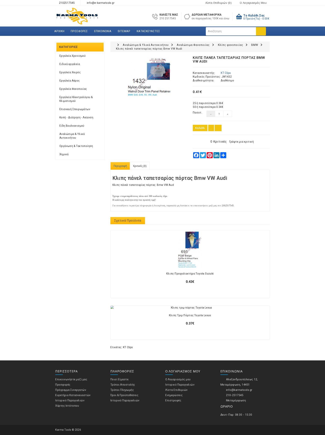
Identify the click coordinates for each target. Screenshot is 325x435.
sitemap (124, 31)
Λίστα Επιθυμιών (176, 389)
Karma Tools (63, 429)
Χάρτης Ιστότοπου (67, 405)
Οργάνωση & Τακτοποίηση (76, 146)
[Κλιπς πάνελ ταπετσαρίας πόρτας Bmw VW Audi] (148, 77)
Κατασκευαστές (148, 31)
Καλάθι (200, 128)
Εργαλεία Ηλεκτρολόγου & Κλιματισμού (76, 99)
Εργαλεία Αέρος (69, 80)
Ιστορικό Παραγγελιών (69, 400)
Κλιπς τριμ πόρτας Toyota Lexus (190, 315)
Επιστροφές (173, 400)
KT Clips (226, 72)
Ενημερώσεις (174, 395)
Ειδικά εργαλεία (69, 64)
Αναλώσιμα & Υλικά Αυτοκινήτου (72, 135)
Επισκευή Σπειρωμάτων (74, 109)
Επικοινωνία (103, 31)
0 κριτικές (218, 141)
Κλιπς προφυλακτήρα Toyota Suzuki (190, 273)
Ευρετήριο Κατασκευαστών (73, 395)
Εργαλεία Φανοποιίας (73, 88)
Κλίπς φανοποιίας (230, 44)
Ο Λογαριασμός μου (178, 379)
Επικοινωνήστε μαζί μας (71, 379)
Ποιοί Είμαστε (119, 379)
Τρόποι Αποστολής (122, 384)
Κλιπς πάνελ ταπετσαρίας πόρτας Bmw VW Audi (149, 48)
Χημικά (63, 154)
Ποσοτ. (197, 112)
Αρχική (59, 31)
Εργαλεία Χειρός (70, 72)
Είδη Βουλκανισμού (71, 125)
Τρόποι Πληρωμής (122, 389)
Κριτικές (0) (140, 166)
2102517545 (66, 2)
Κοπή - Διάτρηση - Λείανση (76, 117)
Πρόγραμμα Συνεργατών (70, 389)
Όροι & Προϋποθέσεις (124, 395)
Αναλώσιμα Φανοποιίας (193, 44)
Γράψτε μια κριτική (241, 141)
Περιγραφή (120, 166)
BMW (254, 44)
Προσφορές (79, 31)
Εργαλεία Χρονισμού (72, 55)
